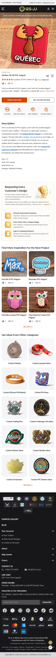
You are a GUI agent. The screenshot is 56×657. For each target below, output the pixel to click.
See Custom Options (41, 100)
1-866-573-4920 (11, 569)
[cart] (52, 9)
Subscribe (47, 602)
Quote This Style (14, 100)
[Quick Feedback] (50, 647)
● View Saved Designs (11, 539)
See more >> (28, 326)
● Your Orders (8, 535)
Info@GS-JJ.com (34, 569)
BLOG (4, 525)
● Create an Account (10, 542)
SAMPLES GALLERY (10, 519)
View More (49, 91)
